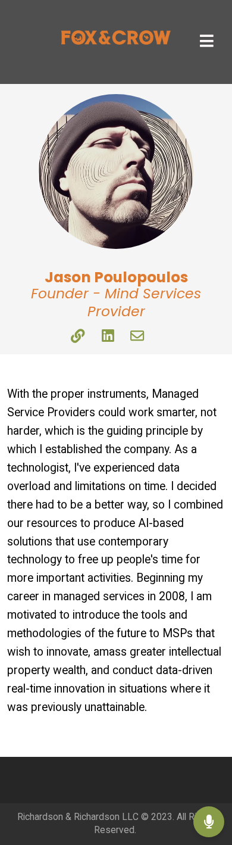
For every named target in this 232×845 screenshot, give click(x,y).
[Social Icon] (137, 337)
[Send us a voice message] (209, 822)
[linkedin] (108, 337)
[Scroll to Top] (209, 783)
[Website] (77, 337)
